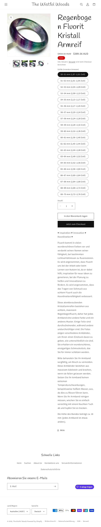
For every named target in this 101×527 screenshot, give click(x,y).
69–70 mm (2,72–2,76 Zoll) (73, 194)
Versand (72, 62)
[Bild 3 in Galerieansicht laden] (32, 63)
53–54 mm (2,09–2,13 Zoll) (73, 93)
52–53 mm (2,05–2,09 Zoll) (73, 87)
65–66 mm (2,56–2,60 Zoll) (73, 169)
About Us (38, 463)
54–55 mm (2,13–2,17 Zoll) (73, 99)
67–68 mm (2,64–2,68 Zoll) (73, 181)
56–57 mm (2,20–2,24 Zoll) (73, 112)
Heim (19, 463)
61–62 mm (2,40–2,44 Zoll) (73, 143)
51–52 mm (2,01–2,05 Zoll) (73, 80)
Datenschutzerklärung (67, 521)
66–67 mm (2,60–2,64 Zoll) (73, 175)
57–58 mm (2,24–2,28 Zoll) (73, 118)
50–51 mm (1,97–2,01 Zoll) (73, 74)
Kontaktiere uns (52, 463)
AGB (78, 521)
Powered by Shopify (34, 521)
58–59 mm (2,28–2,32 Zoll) (73, 125)
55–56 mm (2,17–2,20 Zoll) (73, 106)
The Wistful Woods (20, 521)
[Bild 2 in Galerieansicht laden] (24, 63)
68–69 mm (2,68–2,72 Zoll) (73, 188)
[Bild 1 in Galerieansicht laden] (16, 63)
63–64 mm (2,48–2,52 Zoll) (73, 156)
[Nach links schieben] (10, 63)
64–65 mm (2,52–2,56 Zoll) (73, 162)
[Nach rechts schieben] (47, 63)
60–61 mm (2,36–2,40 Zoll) (73, 137)
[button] (6, 4)
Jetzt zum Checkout (76, 224)
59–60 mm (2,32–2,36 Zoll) (73, 131)
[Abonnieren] (55, 486)
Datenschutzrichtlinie (50, 469)
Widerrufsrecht (50, 521)
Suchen (27, 463)
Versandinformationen (72, 463)
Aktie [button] (62, 430)
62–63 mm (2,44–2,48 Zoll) (73, 150)
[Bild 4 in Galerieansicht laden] (40, 63)
